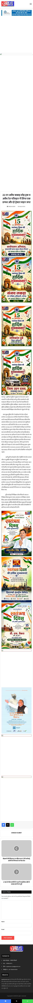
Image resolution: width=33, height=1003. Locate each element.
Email (2, 929)
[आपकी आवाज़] (7, 4)
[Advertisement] (16, 35)
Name (2, 922)
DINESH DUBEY (11, 206)
